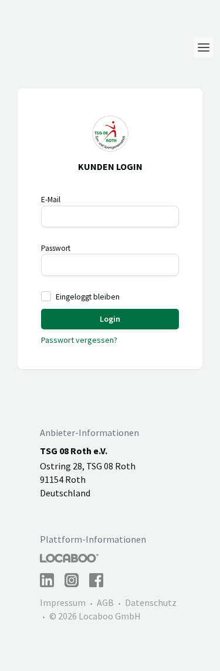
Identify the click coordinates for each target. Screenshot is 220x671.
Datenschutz (151, 602)
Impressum (63, 602)
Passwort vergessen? (79, 340)
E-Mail (50, 200)
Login (110, 319)
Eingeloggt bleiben (88, 297)
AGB (105, 602)
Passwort (55, 248)
